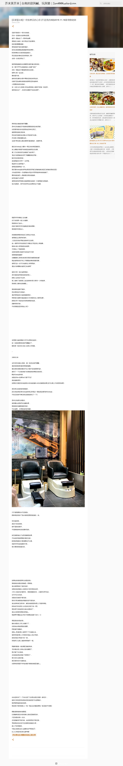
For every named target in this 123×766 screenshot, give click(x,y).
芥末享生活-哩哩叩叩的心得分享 (24, 735)
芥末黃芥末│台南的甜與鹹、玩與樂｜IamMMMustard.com (40, 3)
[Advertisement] (48, 106)
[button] (13, 26)
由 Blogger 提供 (62, 763)
